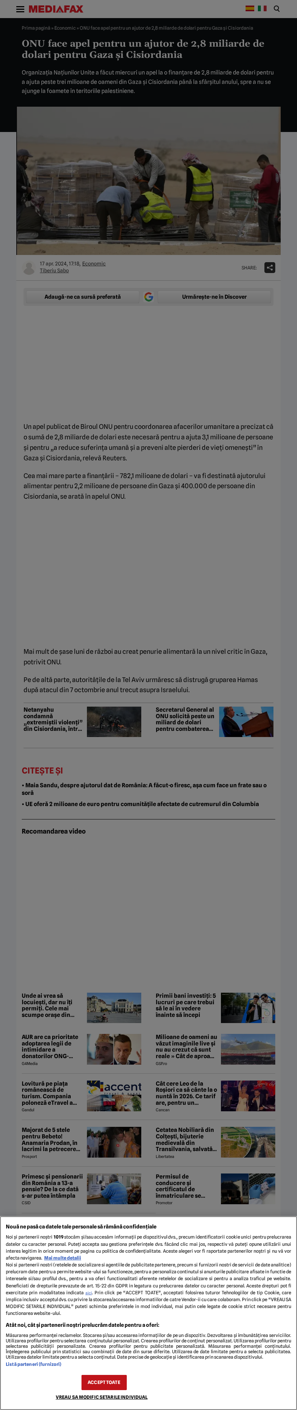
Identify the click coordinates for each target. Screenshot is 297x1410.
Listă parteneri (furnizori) (33, 1364)
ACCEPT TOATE (104, 1382)
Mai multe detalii (62, 1258)
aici (88, 1293)
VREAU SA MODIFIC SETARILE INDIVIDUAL (102, 1397)
